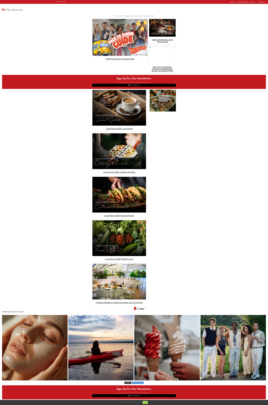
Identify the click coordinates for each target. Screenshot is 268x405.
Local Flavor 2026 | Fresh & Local (119, 259)
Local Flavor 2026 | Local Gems (119, 129)
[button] (152, 15)
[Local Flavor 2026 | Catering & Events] (119, 151)
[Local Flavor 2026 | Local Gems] (119, 108)
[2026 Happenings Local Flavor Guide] (162, 28)
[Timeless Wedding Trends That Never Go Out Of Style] (119, 281)
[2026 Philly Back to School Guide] (120, 37)
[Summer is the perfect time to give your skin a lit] (35, 347)
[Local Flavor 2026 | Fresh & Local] (119, 238)
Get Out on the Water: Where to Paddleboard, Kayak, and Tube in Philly (162, 69)
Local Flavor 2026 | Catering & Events (119, 172)
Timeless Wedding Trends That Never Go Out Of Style (119, 303)
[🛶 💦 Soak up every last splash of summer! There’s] (101, 347)
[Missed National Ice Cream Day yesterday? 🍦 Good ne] (167, 347)
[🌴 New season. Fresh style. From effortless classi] (233, 347)
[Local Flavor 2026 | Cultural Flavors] (119, 195)
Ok (145, 402)
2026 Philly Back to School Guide (120, 59)
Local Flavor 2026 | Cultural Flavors (119, 216)
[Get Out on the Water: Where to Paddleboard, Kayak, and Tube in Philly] (162, 55)
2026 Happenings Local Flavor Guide (162, 41)
